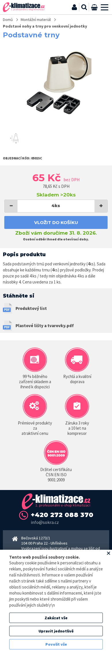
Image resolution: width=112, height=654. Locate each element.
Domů (8, 19)
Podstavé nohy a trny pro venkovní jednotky (45, 26)
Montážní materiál (36, 19)
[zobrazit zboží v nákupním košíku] (94, 7)
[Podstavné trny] (56, 84)
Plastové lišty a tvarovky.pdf (45, 325)
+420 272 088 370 (62, 515)
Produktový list (31, 308)
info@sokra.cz (45, 522)
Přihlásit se (74, 7)
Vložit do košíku (56, 222)
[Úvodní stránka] (24, 7)
